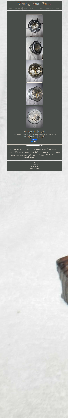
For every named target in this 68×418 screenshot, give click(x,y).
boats (34, 155)
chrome (21, 149)
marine (46, 152)
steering (41, 152)
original (10, 152)
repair (27, 152)
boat (49, 149)
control (37, 158)
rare (10, 149)
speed (21, 155)
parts (16, 152)
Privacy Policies (34, 166)
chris (56, 155)
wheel (28, 149)
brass (17, 155)
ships (23, 152)
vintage (49, 154)
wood (25, 155)
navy (20, 152)
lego (25, 149)
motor (32, 149)
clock (59, 149)
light (36, 152)
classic (44, 149)
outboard (29, 157)
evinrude (52, 152)
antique (57, 152)
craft (38, 155)
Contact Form (34, 164)
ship (30, 155)
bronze (32, 152)
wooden (13, 155)
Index (34, 162)
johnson (42, 158)
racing (42, 155)
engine (54, 149)
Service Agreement (34, 168)
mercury (16, 149)
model (38, 149)
